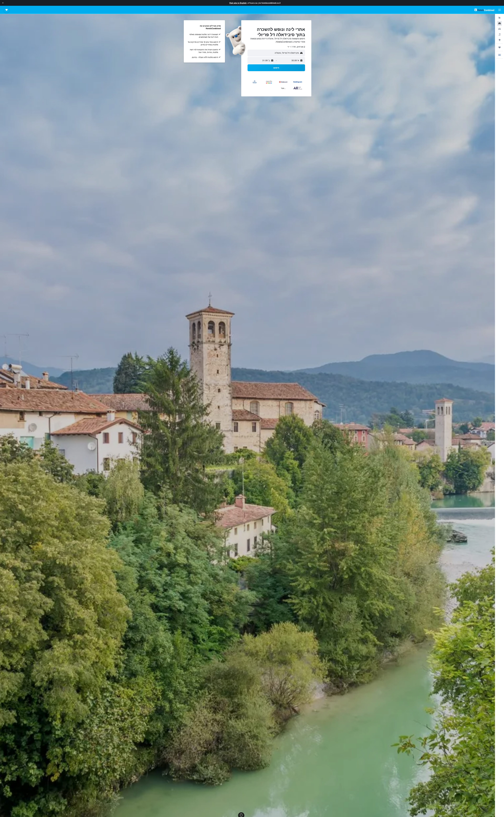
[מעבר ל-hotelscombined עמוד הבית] (484, 10)
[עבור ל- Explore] (499, 40)
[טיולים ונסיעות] (499, 47)
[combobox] (296, 46)
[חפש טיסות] (499, 17)
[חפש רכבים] (499, 29)
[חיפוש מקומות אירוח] (499, 23)
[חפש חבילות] (499, 34)
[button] (3, 3)
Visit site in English (238, 3)
